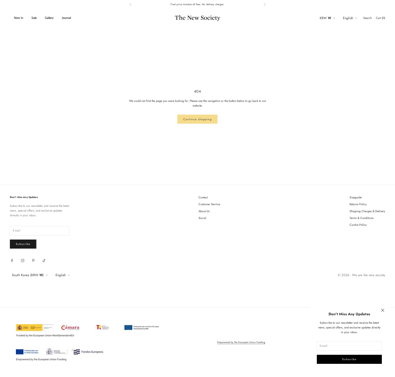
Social (202, 218)
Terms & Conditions (362, 218)
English (348, 18)
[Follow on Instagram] (23, 260)
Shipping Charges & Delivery (367, 211)
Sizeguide (356, 197)
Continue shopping (197, 119)
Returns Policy (358, 204)
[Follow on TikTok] (44, 260)
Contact (203, 197)
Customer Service (209, 204)
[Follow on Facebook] (12, 260)
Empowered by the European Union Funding (241, 342)
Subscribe (349, 359)
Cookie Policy (358, 225)
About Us (204, 211)
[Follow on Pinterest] (33, 260)
